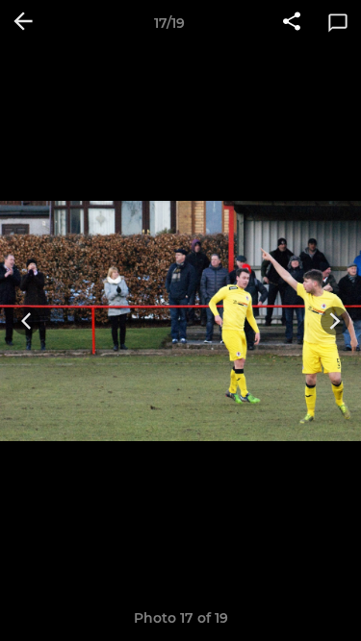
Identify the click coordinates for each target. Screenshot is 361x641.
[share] (291, 23)
